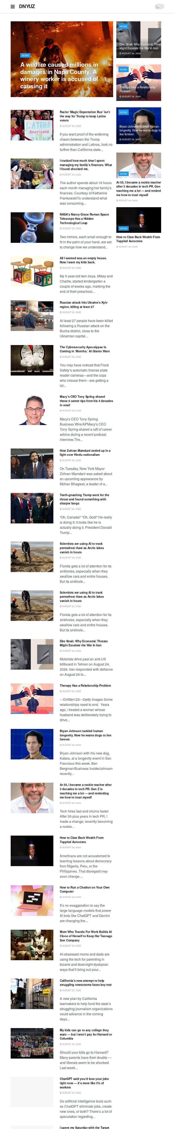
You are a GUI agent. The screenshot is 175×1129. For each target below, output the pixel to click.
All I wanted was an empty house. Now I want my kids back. (83, 260)
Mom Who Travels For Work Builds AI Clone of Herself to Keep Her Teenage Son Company (86, 935)
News (25, 55)
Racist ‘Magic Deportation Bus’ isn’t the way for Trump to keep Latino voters (85, 116)
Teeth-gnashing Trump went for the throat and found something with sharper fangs (84, 499)
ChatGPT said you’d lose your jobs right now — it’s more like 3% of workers (84, 1083)
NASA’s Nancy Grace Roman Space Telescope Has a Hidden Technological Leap (84, 218)
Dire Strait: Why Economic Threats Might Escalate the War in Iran (84, 643)
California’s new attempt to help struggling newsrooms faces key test (86, 982)
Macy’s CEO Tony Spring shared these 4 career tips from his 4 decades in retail (86, 400)
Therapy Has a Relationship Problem (85, 685)
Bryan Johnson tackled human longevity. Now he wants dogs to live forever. (85, 735)
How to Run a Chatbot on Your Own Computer (85, 889)
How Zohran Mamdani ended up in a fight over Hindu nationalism (85, 452)
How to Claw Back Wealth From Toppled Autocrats (82, 839)
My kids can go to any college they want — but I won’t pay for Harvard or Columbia (86, 1034)
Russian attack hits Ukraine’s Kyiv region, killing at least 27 (83, 304)
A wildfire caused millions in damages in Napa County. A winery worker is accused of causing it (59, 75)
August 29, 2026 (31, 94)
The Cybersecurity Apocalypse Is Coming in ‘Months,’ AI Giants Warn (85, 349)
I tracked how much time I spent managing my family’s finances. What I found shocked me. (86, 164)
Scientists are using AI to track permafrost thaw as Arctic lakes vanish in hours (82, 547)
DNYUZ (27, 6)
